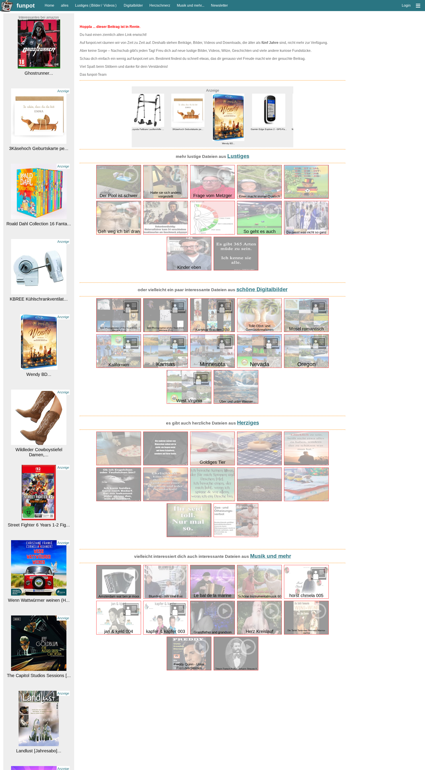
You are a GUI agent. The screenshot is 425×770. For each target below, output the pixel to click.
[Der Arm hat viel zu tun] (212, 233)
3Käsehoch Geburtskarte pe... (38, 84)
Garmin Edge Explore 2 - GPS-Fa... (233, 129)
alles (64, 5)
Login (406, 5)
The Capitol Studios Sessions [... (39, 611)
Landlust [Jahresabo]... (38, 687)
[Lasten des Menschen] (165, 464)
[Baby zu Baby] (119, 464)
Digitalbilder (133, 5)
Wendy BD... (38, 310)
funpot (26, 5)
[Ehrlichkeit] (165, 500)
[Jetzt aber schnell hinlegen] (306, 500)
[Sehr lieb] (259, 464)
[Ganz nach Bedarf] (119, 500)
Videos (109, 5)
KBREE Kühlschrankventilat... (39, 235)
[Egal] (306, 197)
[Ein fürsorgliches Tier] (259, 500)
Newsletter (219, 5)
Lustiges (81, 5)
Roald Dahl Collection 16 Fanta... (38, 160)
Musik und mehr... (190, 5)
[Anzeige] (38, 77)
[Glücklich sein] (306, 464)
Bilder (95, 5)
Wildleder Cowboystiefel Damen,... (38, 389)
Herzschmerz (159, 5)
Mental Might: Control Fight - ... (39, 762)
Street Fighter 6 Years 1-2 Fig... (39, 461)
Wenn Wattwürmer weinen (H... (39, 536)
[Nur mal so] (189, 536)
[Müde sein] (236, 269)
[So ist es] (212, 500)
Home (49, 5)
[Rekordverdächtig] (165, 233)
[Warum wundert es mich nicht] (236, 536)
